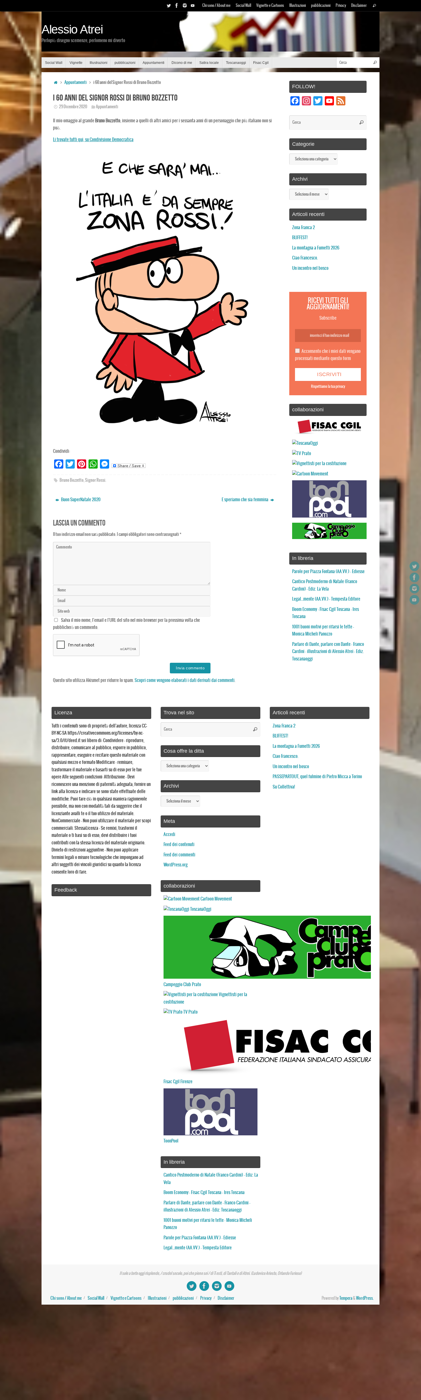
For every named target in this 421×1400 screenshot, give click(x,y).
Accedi (169, 834)
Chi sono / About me (216, 5)
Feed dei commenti (179, 854)
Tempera (345, 1298)
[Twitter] (169, 5)
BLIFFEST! (300, 237)
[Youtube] (193, 5)
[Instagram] (185, 5)
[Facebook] (177, 5)
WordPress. (365, 1298)
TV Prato (190, 1012)
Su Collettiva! (284, 786)
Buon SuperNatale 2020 (80, 499)
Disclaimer (359, 5)
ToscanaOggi (200, 909)
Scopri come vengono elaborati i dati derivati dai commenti (185, 680)
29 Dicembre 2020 (73, 107)
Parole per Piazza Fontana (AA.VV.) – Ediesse (328, 571)
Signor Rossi (95, 480)
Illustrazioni (297, 5)
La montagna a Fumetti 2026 (315, 247)
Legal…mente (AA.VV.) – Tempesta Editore (326, 599)
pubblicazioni (320, 5)
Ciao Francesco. (305, 257)
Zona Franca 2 (303, 227)
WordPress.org (176, 864)
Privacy (341, 5)
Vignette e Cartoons (270, 5)
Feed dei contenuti (179, 844)
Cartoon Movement (216, 898)
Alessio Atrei (72, 29)
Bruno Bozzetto (72, 480)
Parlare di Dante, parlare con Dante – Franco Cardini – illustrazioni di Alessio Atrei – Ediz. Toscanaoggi (328, 651)
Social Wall (243, 5)
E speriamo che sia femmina (245, 499)
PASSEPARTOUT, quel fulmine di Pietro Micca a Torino (317, 776)
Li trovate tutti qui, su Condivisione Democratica (93, 139)
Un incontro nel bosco (310, 268)
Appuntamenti (75, 82)
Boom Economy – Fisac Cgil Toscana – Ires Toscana (204, 1192)
